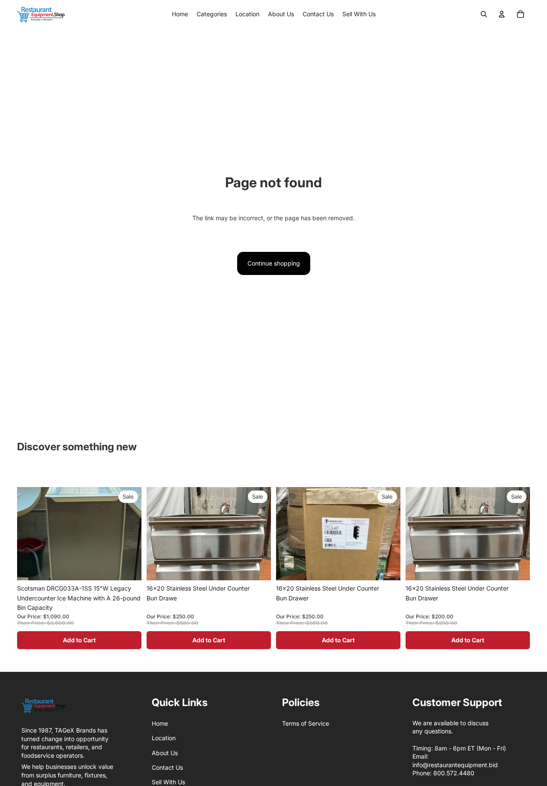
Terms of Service (305, 723)
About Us (165, 752)
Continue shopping (273, 263)
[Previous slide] (30, 570)
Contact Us (167, 767)
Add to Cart (79, 640)
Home (160, 723)
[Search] (483, 14)
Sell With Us (168, 782)
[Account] (501, 14)
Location (164, 738)
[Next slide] (128, 570)
